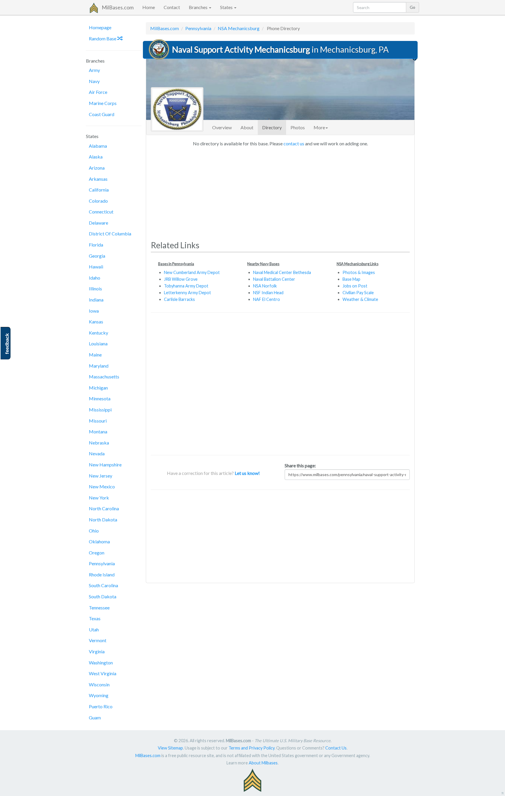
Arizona (97, 167)
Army (94, 70)
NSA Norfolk (265, 285)
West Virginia (102, 673)
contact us (293, 143)
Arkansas (98, 179)
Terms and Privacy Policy (251, 747)
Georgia (97, 256)
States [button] (227, 7)
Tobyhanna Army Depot (186, 285)
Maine (95, 354)
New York (99, 497)
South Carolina (103, 585)
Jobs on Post (355, 285)
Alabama (98, 146)
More (319, 127)
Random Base (103, 38)
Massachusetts (104, 376)
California (99, 189)
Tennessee (99, 607)
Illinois (95, 288)
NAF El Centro (266, 299)
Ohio (94, 530)
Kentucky (98, 332)
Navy (94, 81)
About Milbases (263, 762)
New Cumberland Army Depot (192, 272)
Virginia (97, 651)
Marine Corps (103, 103)
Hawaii (96, 266)
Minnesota (99, 398)
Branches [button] (198, 7)
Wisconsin (99, 684)
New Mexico (102, 486)
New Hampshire (105, 464)
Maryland (98, 365)
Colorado (98, 201)
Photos (297, 127)
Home (148, 7)
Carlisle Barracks (179, 299)
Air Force (98, 92)
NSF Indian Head (268, 292)
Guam (95, 717)
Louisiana (98, 343)
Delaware (98, 222)
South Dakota (102, 596)
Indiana (96, 299)
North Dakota (103, 519)
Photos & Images (359, 272)
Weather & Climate (360, 299)
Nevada (97, 453)
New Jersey (100, 475)
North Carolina (104, 508)
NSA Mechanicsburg (239, 28)
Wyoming (98, 695)
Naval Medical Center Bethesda (282, 272)
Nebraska (99, 442)
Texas (95, 618)
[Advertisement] (280, 191)
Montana (98, 431)
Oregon (96, 552)
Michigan (98, 387)
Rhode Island (102, 574)
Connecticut (101, 211)
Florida (96, 244)
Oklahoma (99, 541)
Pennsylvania (102, 563)
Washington (101, 662)
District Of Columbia (110, 233)
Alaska (96, 156)
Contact (172, 7)
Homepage (100, 27)
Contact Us (336, 747)
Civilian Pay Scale (358, 292)
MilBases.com (118, 7)
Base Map (351, 279)
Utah (94, 629)
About (247, 127)
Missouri (98, 420)
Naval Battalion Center (274, 279)
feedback (7, 343)
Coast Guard (101, 114)
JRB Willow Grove (181, 279)
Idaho (94, 277)
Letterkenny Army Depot (187, 292)
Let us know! (247, 473)
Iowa (94, 310)
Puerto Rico (101, 706)
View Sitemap (170, 747)
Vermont (97, 640)
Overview (222, 127)
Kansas (96, 321)
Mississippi (100, 409)
